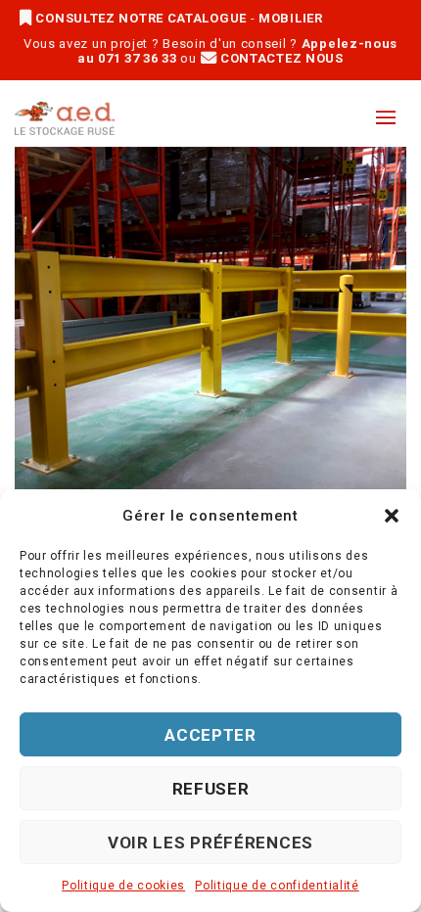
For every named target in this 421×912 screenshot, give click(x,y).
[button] (391, 515)
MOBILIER (290, 18)
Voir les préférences (210, 842)
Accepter (210, 735)
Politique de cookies (123, 885)
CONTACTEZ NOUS (280, 58)
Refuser (211, 788)
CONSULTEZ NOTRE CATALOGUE (141, 18)
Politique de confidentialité (277, 885)
